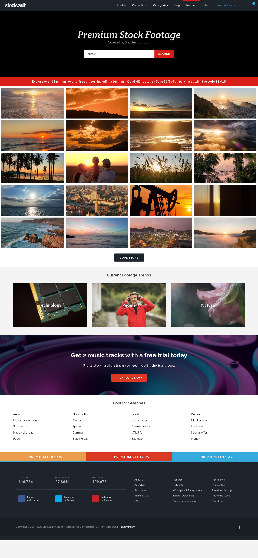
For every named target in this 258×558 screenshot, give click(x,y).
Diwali (135, 414)
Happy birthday (23, 432)
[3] (252, 5)
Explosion (138, 438)
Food (16, 438)
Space (76, 426)
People (195, 414)
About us (139, 479)
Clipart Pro (217, 500)
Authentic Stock (221, 495)
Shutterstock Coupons (185, 500)
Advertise (139, 484)
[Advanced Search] (247, 4)
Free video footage (222, 490)
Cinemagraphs (141, 426)
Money (195, 438)
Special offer (199, 432)
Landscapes (140, 420)
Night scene (199, 420)
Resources (140, 490)
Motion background (26, 420)
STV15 (221, 81)
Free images (218, 479)
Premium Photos (45, 457)
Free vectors (219, 484)
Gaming (77, 432)
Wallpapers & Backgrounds (187, 490)
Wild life (137, 432)
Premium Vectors (131, 457)
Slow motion (80, 414)
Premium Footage (217, 457)
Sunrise (17, 426)
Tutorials (178, 484)
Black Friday (80, 438)
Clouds (77, 420)
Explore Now (130, 377)
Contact (177, 479)
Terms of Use (141, 495)
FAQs (137, 500)
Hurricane (197, 426)
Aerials (17, 414)
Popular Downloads (183, 495)
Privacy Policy (127, 526)
